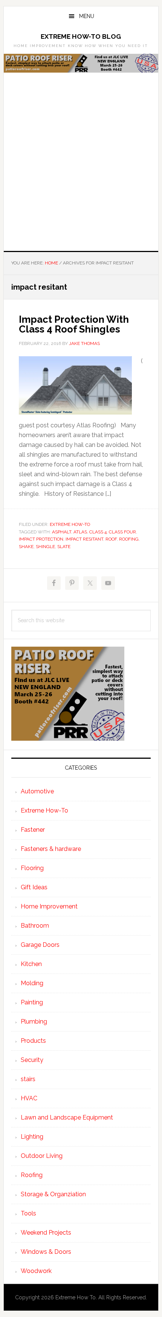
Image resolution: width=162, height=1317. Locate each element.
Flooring (32, 868)
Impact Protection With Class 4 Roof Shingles (74, 324)
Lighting (32, 1136)
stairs (28, 1079)
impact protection (41, 539)
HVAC (29, 1098)
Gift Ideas (34, 887)
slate (63, 546)
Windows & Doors (46, 1251)
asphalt (61, 532)
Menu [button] (86, 16)
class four (122, 532)
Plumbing (34, 1021)
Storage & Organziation (53, 1194)
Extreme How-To (70, 524)
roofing (129, 539)
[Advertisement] (81, 166)
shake (26, 546)
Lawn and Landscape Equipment (67, 1117)
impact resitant (84, 539)
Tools (28, 1213)
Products (33, 1040)
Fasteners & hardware (51, 848)
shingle (45, 546)
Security (32, 1059)
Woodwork (36, 1270)
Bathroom (35, 925)
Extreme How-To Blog (81, 36)
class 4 (98, 532)
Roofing (32, 1175)
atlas (80, 532)
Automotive (37, 791)
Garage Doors (40, 944)
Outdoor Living (42, 1155)
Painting (32, 1002)
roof (111, 539)
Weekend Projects (46, 1232)
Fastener (33, 829)
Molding (32, 983)
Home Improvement (49, 906)
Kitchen (31, 964)
